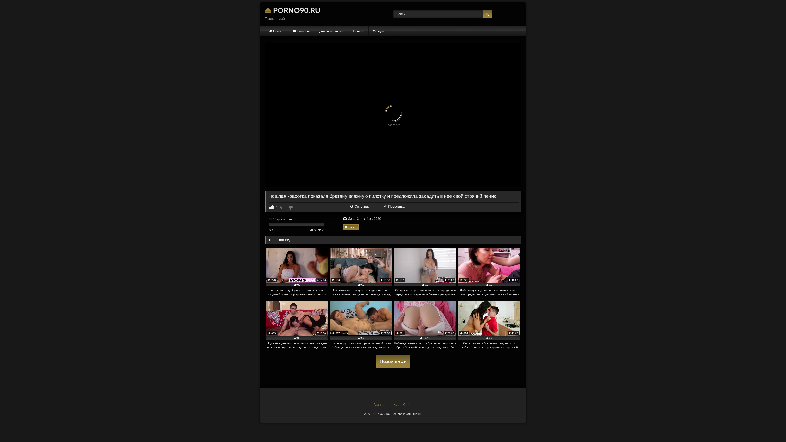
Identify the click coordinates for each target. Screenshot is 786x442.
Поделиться (396, 206)
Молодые (357, 31)
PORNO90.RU (296, 11)
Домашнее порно (331, 31)
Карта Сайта (403, 404)
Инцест (353, 227)
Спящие (378, 31)
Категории (304, 31)
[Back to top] (773, 430)
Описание (362, 206)
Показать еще (393, 361)
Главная (278, 31)
